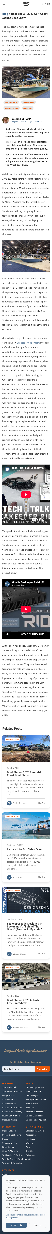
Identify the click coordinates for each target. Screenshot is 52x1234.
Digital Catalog (9, 1130)
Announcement (11, 102)
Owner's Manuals (10, 1151)
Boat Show (27, 108)
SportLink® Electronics (12, 1091)
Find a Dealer (8, 1147)
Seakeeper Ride (28, 102)
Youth (28, 1159)
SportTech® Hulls (9, 1087)
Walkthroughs (32, 1095)
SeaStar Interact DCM (12, 1107)
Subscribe (42, 1068)
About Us (6, 1174)
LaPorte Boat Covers (35, 1130)
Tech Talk (30, 1107)
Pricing (5, 1138)
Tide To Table (32, 1103)
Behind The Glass (33, 1091)
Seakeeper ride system (28, 342)
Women (29, 1142)
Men (28, 1147)
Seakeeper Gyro (9, 1099)
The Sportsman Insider (36, 1099)
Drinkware (30, 1155)
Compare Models (9, 1142)
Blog (5, 13)
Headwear (30, 1138)
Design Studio (8, 1095)
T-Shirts (29, 1151)
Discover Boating (9, 1119)
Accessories (31, 1134)
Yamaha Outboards (34, 1111)
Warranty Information (12, 1163)
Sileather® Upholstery (12, 1111)
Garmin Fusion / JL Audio (37, 1119)
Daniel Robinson (11, 108)
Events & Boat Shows (11, 1134)
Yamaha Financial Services (14, 1159)
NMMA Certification (11, 1115)
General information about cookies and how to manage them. (26, 1216)
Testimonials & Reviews (12, 1155)
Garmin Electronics (34, 1115)
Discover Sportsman (35, 1087)
